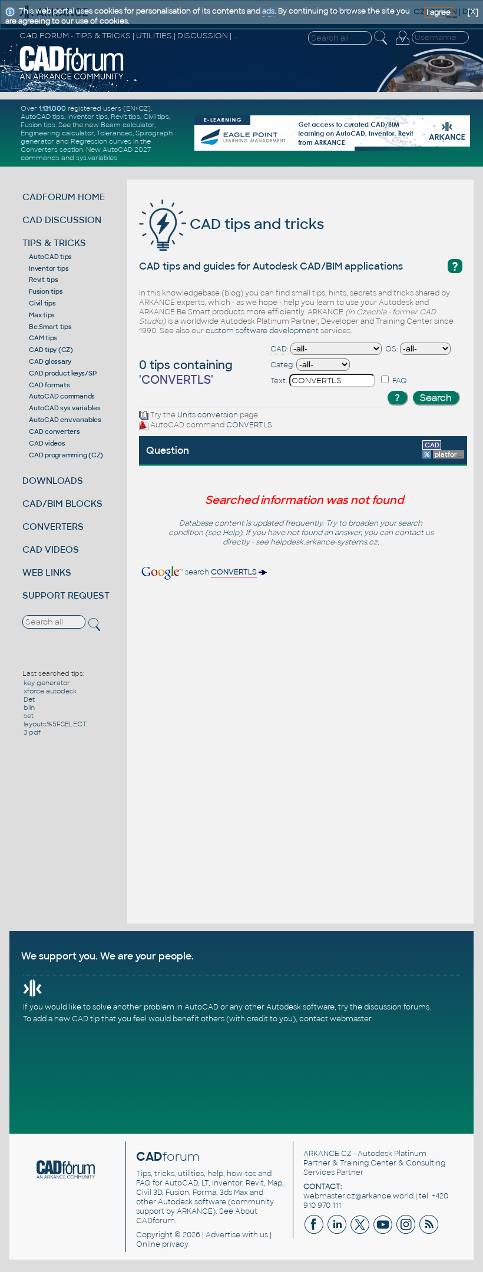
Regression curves (101, 141)
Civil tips (156, 116)
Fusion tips (38, 125)
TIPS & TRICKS (54, 242)
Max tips (42, 315)
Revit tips (125, 116)
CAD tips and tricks (255, 224)
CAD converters (54, 431)
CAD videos (47, 443)
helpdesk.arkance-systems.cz (324, 542)
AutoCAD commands (62, 396)
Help (231, 532)
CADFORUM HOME (63, 196)
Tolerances (115, 133)
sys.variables (96, 158)
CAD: (279, 349)
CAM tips (43, 338)
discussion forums (396, 1007)
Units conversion (207, 415)
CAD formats (49, 385)
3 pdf (32, 732)
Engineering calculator (57, 133)
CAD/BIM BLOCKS (62, 503)
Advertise (223, 1235)
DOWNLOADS (52, 480)
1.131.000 (52, 108)
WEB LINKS (46, 572)
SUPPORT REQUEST (66, 595)
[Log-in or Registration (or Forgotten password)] (402, 45)
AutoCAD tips (42, 116)
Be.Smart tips (50, 327)
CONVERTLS (249, 425)
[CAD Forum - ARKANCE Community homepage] (72, 78)
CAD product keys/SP (62, 373)
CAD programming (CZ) (66, 455)
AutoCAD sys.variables (65, 408)
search (220, 572)
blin (29, 707)
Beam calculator (127, 125)
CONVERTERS (53, 526)
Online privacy (162, 1244)
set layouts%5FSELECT (55, 720)
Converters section (52, 149)
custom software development (262, 331)
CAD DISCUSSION (61, 219)
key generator (47, 683)
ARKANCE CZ (327, 1153)
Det (29, 699)
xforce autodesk (50, 691)
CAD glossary (50, 361)
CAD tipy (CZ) (51, 350)
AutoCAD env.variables (65, 420)
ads (268, 11)
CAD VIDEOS (50, 549)
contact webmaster (335, 1019)
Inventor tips (87, 116)
